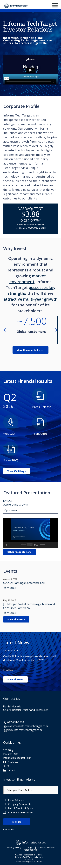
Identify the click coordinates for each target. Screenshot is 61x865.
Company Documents (19, 804)
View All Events (16, 619)
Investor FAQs (10, 753)
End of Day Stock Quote (21, 808)
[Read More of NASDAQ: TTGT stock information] (30, 219)
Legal (30, 847)
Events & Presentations (20, 812)
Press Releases (16, 800)
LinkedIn (11, 770)
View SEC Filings (16, 471)
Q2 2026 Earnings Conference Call (24, 583)
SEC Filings (8, 750)
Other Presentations (19, 551)
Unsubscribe (9, 829)
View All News (15, 679)
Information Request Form (17, 757)
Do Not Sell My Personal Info (38, 848)
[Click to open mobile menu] (55, 5)
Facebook (12, 762)
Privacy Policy (14, 847)
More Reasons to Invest (30, 350)
